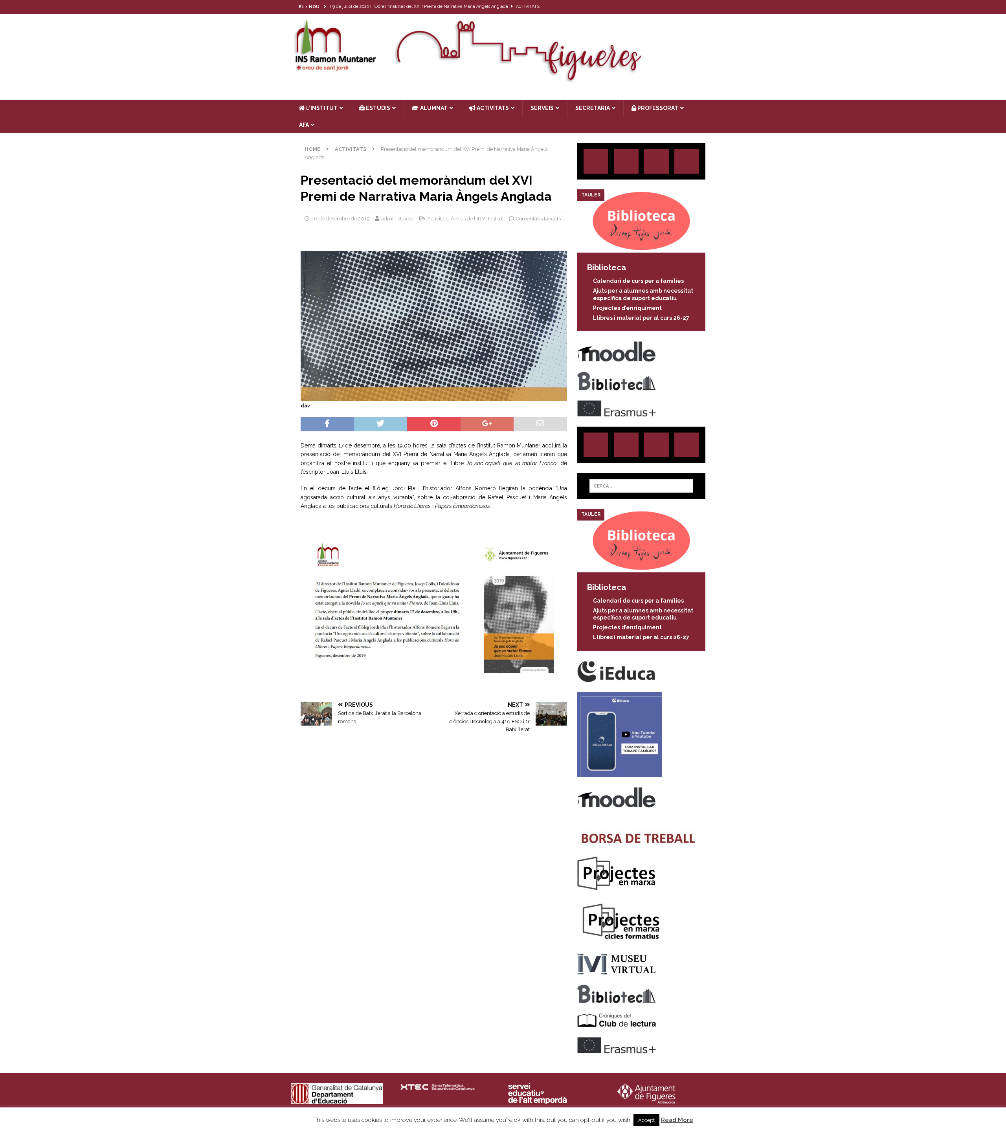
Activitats (437, 219)
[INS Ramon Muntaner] (503, 80)
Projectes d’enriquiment (627, 308)
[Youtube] (708, 7)
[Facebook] (693, 7)
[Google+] (686, 161)
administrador (397, 219)
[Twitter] (678, 7)
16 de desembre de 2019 (341, 219)
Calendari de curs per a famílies (638, 281)
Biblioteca (606, 267)
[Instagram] (662, 7)
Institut (496, 219)
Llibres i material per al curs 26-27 (641, 318)
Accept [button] (646, 1120)
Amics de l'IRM (468, 219)
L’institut (321, 108)
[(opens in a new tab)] (641, 248)
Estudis (377, 108)
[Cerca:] (641, 486)
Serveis (542, 108)
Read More (677, 1120)
